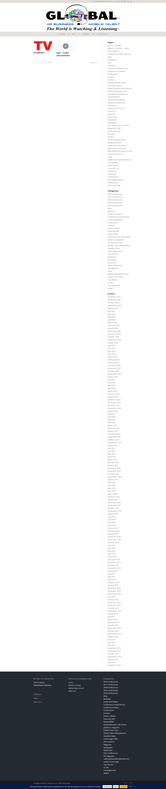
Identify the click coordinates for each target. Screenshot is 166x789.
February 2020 (114, 497)
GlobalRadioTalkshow (42, 685)
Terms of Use (113, 168)
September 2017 (114, 568)
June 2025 (112, 314)
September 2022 (114, 408)
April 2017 (112, 579)
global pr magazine (116, 240)
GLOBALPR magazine (116, 100)
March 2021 (112, 459)
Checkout (111, 65)
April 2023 (112, 388)
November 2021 (114, 437)
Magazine (112, 114)
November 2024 (114, 334)
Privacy (111, 137)
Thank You (112, 171)
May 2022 (111, 420)
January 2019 (113, 534)
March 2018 (112, 557)
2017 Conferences (115, 197)
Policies (37, 694)
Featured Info (113, 231)
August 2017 (113, 571)
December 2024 (114, 331)
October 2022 (113, 405)
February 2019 (114, 531)
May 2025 (111, 317)
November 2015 (114, 605)
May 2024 (111, 351)
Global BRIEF (113, 234)
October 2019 (113, 508)
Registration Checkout (117, 148)
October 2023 (113, 371)
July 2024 (111, 345)
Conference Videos (115, 220)
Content (111, 80)
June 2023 (112, 382)
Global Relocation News (117, 91)
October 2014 (113, 631)
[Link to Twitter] (125, 1)
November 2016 (114, 591)
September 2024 (114, 340)
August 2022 (113, 411)
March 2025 (112, 322)
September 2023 (114, 374)
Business (111, 211)
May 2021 (111, 454)
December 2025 (114, 297)
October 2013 (113, 654)
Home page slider (115, 251)
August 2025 (113, 308)
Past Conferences (115, 265)
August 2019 (113, 514)
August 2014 (113, 636)
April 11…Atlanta (114, 45)
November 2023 (114, 368)
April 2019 (112, 525)
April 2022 (112, 422)
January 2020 (113, 499)
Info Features (113, 254)
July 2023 (111, 380)
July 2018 (111, 545)
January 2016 (113, 599)
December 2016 (114, 588)
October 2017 (113, 565)
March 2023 (112, 391)
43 (42, 62)
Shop (110, 157)
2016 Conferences (115, 194)
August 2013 (113, 659)
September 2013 (114, 656)
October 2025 (113, 302)
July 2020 (111, 482)
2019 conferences (115, 202)
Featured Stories (115, 85)
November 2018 (114, 539)
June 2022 (112, 417)
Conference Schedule (116, 71)
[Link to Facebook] (128, 1)
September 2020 (114, 477)
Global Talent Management (119, 245)
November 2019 (114, 505)
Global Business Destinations (120, 88)
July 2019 (111, 517)
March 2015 (112, 619)
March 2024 (112, 357)
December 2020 (114, 468)
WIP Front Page (114, 185)
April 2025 (112, 320)
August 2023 (113, 377)
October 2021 (113, 440)
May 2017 (111, 577)
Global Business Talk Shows (119, 237)
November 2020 (114, 471)
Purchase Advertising (116, 140)
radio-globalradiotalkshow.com (116, 759)
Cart (109, 63)
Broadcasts (112, 60)
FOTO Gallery (39, 682)
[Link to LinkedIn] (131, 1)
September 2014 (114, 634)
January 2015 (113, 625)
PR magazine (113, 268)
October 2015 (113, 608)
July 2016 (111, 596)
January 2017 (113, 585)
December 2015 (114, 602)
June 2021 (112, 451)
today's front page (115, 277)
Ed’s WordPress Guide (117, 83)
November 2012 (114, 665)
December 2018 (114, 537)
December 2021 (114, 434)
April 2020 (112, 491)
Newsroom (112, 262)
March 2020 (112, 494)
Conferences (113, 74)
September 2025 (114, 305)
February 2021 (114, 462)
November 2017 (114, 562)
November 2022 (114, 402)
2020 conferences (115, 205)
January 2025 (113, 328)
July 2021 (111, 448)
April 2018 (112, 554)
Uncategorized (114, 285)
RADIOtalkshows (114, 142)
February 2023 (114, 394)
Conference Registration (118, 68)
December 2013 (114, 648)
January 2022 (113, 431)
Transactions (113, 177)
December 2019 (114, 502)
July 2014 (111, 639)
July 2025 (111, 311)
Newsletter (112, 120)
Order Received (114, 131)
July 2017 (111, 574)
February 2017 (114, 582)
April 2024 (112, 354)
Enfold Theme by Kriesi (64, 783)
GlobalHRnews (114, 97)
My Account (112, 117)
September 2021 (114, 442)
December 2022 (114, 400)
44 (46, 62)
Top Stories (112, 280)
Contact (111, 77)
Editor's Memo (114, 228)
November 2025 (114, 300)
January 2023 (113, 397)
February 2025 (114, 325)
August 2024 (113, 342)
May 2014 (111, 645)
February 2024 (114, 360)
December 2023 (114, 365)
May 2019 (111, 522)
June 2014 (112, 642)
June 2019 (112, 519)
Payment (111, 134)
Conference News (115, 214)
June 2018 (112, 548)
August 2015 (113, 614)
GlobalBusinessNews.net (118, 94)
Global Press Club (115, 242)
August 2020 (113, 479)
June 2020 (112, 485)
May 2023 (111, 385)
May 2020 (111, 488)
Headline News (114, 248)
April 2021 (112, 457)
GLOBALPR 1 (39, 52)
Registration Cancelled (117, 145)
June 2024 (112, 348)
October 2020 (113, 474)
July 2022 (111, 414)
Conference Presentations (118, 217)
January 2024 (113, 362)
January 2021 (113, 465)
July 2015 (111, 616)
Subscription (113, 165)
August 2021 (113, 445)
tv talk (110, 282)
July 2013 (111, 662)
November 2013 (114, 651)
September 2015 (114, 611)
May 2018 (111, 551)
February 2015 (114, 622)
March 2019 (112, 528)
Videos (110, 288)
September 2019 (114, 511)
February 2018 (114, 559)
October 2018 (113, 542)
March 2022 (112, 425)
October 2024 (113, 337)
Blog (109, 57)
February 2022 (114, 428)
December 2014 (114, 628)
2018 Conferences (115, 200)
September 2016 (114, 594)
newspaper (112, 260)
